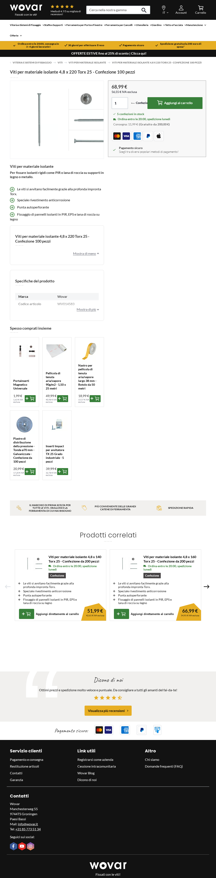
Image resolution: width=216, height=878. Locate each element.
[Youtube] (22, 846)
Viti (60, 62)
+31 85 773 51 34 (28, 829)
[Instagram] (31, 846)
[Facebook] (14, 846)
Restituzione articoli (24, 766)
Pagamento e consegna (26, 759)
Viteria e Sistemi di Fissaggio (32, 62)
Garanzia (16, 780)
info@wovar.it (28, 824)
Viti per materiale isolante (87, 62)
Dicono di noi (87, 780)
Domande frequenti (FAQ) (164, 766)
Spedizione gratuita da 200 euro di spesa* (180, 45)
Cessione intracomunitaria (96, 766)
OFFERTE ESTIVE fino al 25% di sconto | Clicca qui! (109, 53)
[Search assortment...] (144, 10)
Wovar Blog (85, 773)
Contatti (16, 773)
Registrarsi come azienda (95, 759)
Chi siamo (152, 759)
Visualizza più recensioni (106, 711)
